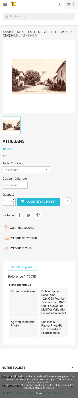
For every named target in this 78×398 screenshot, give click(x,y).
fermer (39, 393)
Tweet (28, 215)
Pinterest (38, 215)
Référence (15, 276)
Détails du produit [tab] (23, 267)
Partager (19, 215)
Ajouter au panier (38, 201)
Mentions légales (44, 387)
